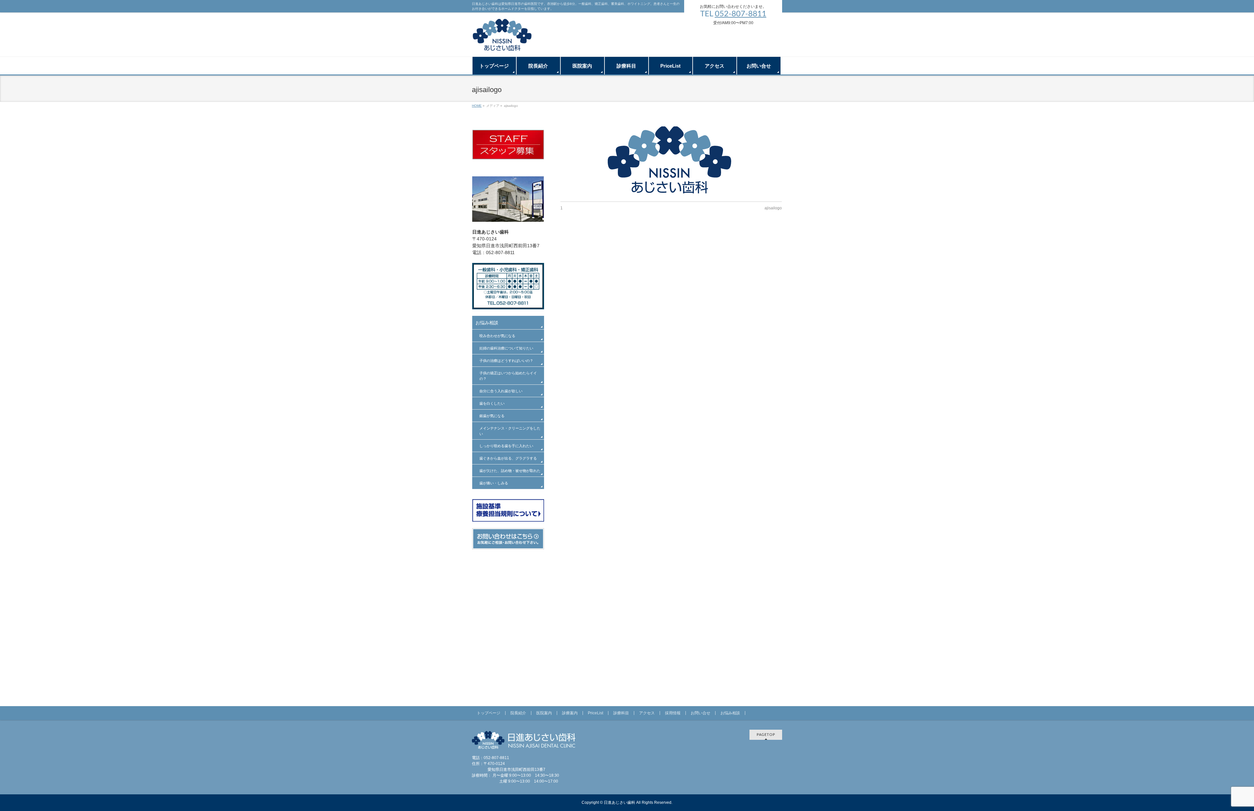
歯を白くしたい (492, 403)
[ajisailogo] (671, 160)
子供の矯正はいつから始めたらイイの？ (508, 376)
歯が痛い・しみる (493, 483)
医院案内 (544, 713)
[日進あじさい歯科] (503, 44)
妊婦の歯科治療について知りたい (506, 348)
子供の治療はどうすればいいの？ (506, 361)
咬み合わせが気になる (497, 336)
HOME (477, 105)
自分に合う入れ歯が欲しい (500, 391)
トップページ (488, 713)
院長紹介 (518, 713)
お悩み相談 (486, 322)
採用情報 (673, 713)
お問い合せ (700, 713)
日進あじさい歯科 (619, 802)
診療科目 (621, 713)
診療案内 (570, 713)
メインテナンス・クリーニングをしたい (509, 431)
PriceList (595, 713)
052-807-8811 (740, 14)
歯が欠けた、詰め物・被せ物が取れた (509, 471)
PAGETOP (766, 735)
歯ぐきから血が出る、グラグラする (508, 458)
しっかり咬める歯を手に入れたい (506, 446)
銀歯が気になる (492, 416)
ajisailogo (773, 208)
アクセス (647, 713)
